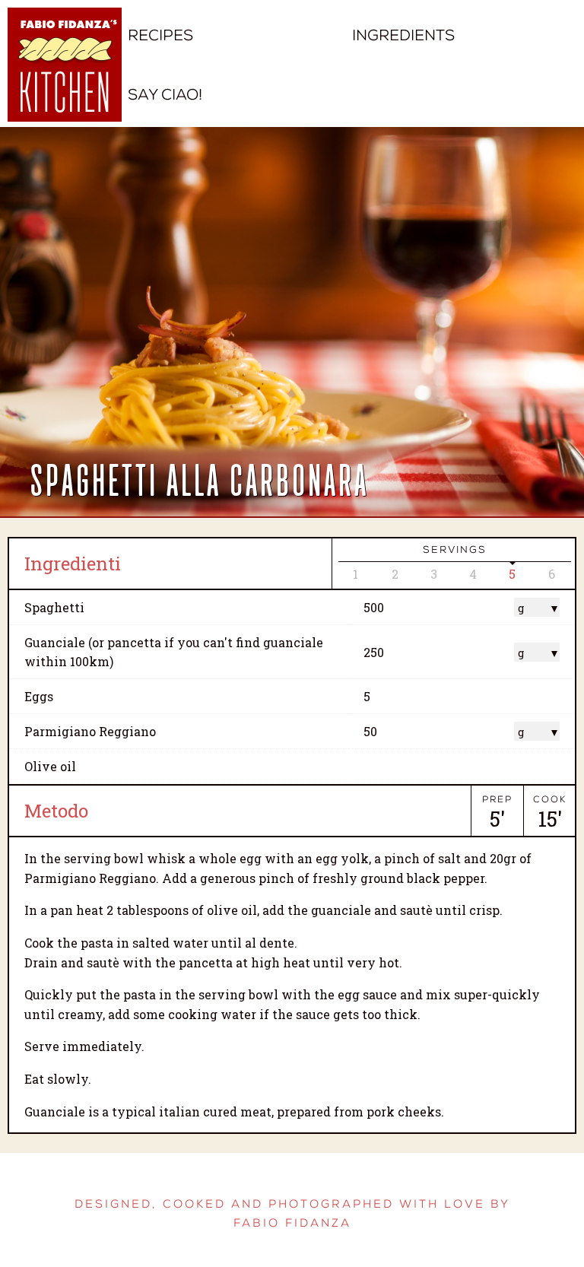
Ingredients (403, 35)
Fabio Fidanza (292, 1223)
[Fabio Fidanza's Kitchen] (65, 76)
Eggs (38, 696)
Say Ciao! (165, 94)
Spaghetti (54, 607)
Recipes (160, 35)
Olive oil (50, 766)
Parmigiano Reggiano (90, 731)
